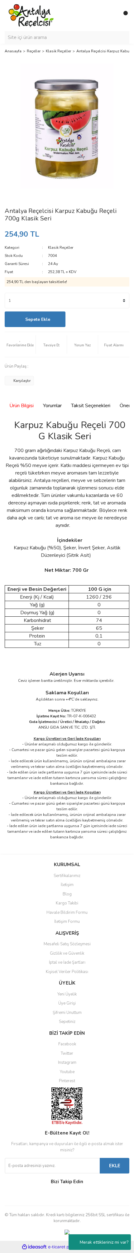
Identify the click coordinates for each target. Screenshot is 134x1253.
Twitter (67, 1053)
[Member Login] (110, 15)
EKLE (114, 1166)
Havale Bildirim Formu (67, 912)
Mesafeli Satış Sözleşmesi (67, 944)
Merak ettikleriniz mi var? (104, 1242)
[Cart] (123, 15)
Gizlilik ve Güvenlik (67, 953)
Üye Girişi (67, 1003)
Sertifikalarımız (67, 876)
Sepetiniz (67, 1021)
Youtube (67, 1072)
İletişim (67, 885)
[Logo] (31, 15)
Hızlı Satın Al (99, 319)
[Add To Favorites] (20, 344)
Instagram (67, 1062)
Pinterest (67, 1081)
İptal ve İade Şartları (67, 962)
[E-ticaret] (66, 1247)
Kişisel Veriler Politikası (67, 972)
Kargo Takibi (67, 903)
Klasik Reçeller (60, 247)
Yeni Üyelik (67, 994)
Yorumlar (52, 405)
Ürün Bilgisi (21, 405)
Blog (67, 894)
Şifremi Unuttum (67, 1012)
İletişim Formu (67, 921)
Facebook (67, 1044)
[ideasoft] (34, 1247)
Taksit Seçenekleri (90, 405)
